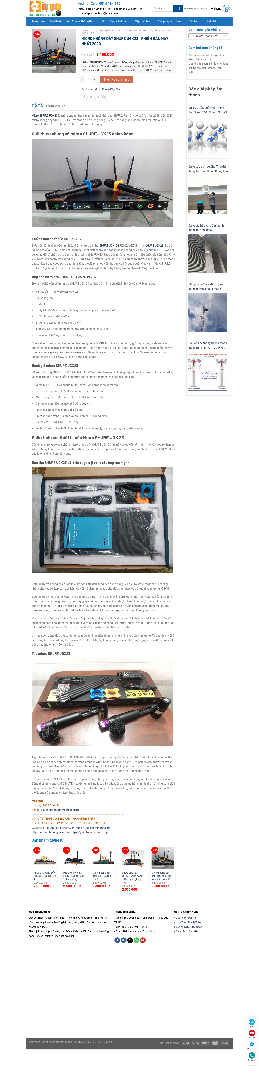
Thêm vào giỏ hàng (116, 79)
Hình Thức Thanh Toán (188, 922)
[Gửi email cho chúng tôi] (130, 940)
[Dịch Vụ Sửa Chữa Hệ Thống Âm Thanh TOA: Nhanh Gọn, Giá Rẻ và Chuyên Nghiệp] (207, 135)
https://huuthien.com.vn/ (58, 827)
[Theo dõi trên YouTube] (143, 940)
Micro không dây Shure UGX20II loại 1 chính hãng (73, 876)
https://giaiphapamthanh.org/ (89, 832)
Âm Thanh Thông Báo (80, 21)
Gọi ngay (251, 1060)
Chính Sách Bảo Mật (187, 931)
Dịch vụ (194, 21)
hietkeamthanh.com (98, 827)
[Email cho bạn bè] (97, 97)
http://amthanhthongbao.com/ (51, 832)
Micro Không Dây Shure (108, 89)
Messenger (251, 1049)
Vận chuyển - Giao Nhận (189, 927)
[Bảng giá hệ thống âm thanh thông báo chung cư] (207, 253)
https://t (81, 827)
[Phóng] (36, 69)
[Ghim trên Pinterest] (104, 97)
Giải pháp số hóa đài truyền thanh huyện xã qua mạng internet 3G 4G (205, 287)
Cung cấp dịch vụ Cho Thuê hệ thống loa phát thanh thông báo (208, 169)
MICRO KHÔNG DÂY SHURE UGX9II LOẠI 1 (45, 876)
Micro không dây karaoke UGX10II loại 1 (101, 876)
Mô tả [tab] (37, 105)
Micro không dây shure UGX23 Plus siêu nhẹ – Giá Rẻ (161, 876)
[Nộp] (178, 8)
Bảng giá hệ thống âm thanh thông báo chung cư (206, 228)
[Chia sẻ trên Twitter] (91, 97)
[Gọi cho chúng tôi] (136, 940)
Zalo (251, 1026)
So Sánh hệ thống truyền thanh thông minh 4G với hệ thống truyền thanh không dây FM (207, 345)
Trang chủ (38, 21)
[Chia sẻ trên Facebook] (85, 97)
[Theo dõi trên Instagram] (124, 940)
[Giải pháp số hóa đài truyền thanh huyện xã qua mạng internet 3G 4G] (207, 312)
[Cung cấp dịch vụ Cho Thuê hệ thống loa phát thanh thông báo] (207, 194)
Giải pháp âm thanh (170, 21)
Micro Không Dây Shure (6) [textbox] (208, 36)
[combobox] (208, 35)
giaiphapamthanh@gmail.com (60, 809)
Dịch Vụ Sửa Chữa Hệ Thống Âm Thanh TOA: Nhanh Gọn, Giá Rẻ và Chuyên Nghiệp (208, 110)
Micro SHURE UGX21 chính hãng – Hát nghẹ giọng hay (132, 877)
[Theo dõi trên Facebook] (117, 940)
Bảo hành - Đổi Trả (186, 917)
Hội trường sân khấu (114, 21)
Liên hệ (211, 21)
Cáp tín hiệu (142, 21)
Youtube (251, 1038)
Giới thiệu (56, 21)
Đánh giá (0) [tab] (55, 105)
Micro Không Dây (140, 30)
